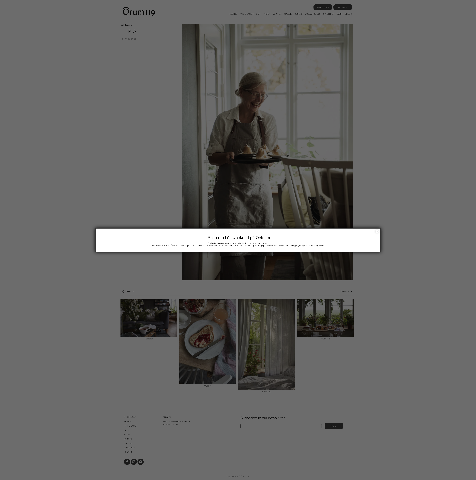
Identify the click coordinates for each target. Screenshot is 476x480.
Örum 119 (175, 246)
